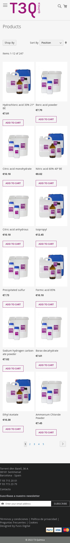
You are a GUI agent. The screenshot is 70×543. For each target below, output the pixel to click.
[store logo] (25, 10)
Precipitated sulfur (14, 290)
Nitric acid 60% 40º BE (49, 168)
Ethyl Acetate (10, 414)
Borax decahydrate (47, 350)
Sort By (34, 42)
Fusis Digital (23, 526)
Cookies (33, 522)
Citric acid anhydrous (15, 229)
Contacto (5, 489)
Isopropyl (41, 229)
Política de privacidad (44, 519)
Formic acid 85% (45, 290)
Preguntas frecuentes (13, 522)
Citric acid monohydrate (17, 168)
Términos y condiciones (14, 519)
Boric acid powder (46, 104)
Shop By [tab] (9, 42)
